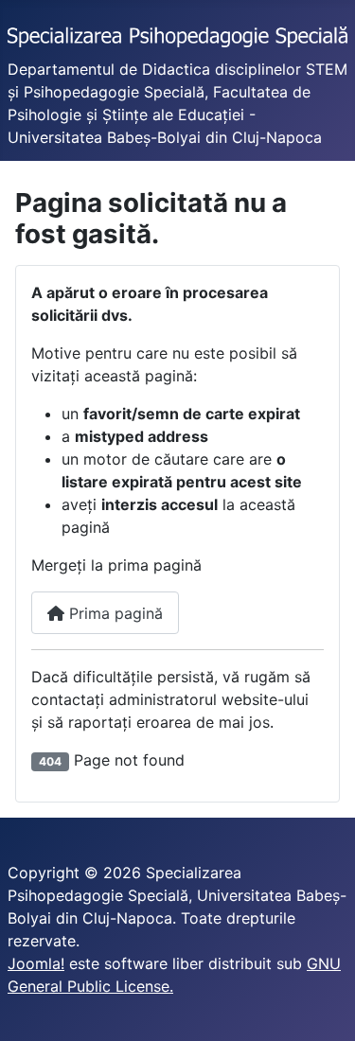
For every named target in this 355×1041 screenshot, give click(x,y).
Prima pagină (113, 613)
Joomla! (36, 963)
